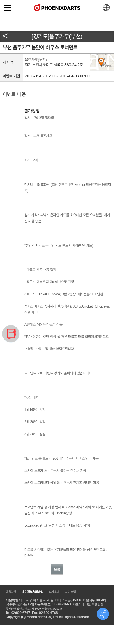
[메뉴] (7, 7)
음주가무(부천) (36, 60)
